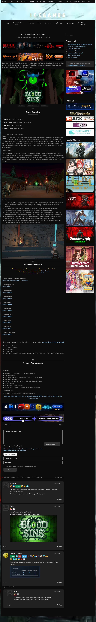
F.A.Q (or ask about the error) (77, 47)
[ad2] (78, 258)
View (80, 149)
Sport (60, 1)
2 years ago (57, 483)
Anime (32, 1)
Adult (26, 1)
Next (60, 425)
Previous (7, 425)
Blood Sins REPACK (37, 396)
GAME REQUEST (83, 23)
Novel (84, 1)
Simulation (52, 1)
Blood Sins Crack (9, 396)
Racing (38, 1)
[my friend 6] (80, 125)
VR (89, 1)
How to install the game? (75, 53)
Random (51, 23)
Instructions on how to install (53, 342)
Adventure (42, 37)
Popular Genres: (8, 1)
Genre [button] (32, 23)
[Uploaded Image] (33, 528)
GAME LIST (71, 23)
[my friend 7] (80, 132)
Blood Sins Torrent (49, 396)
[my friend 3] (80, 118)
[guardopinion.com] (80, 106)
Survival (76, 1)
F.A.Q (42, 273)
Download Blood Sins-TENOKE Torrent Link (15, 281)
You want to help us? (74, 51)
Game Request (45, 271)
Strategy (68, 1)
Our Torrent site (72, 57)
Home (8, 23)
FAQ (60, 23)
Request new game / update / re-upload (80, 44)
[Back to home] (48, 11)
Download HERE (7, 287)
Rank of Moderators (74, 49)
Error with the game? (74, 55)
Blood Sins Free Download (23, 396)
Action (19, 1)
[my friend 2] (80, 113)
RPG (44, 1)
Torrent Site (18, 23)
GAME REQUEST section (77, 65)
